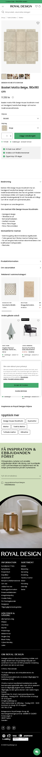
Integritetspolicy (7, 595)
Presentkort (5, 572)
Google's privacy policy (16, 379)
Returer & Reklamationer (10, 581)
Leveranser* (5, 578)
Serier (23, 589)
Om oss (4, 583)
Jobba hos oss (6, 586)
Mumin (4, 628)
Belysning (24, 569)
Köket (23, 581)
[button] (36, 6)
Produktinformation (9, 261)
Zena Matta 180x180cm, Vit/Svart (10, 305)
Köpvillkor (4, 575)
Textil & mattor (27, 578)
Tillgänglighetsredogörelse (11, 607)
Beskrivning (6, 181)
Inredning (24, 575)
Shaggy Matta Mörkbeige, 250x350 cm (29, 305)
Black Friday (5, 639)
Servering (24, 572)
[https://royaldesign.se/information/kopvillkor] (21, 739)
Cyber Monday (7, 642)
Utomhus (4, 625)
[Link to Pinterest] (14, 728)
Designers (5, 604)
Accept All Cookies (21, 385)
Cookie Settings (21, 391)
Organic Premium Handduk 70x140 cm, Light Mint (9, 348)
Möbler (23, 566)
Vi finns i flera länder (9, 669)
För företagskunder (8, 601)
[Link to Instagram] (8, 728)
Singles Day (5, 636)
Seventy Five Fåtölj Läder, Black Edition (28, 348)
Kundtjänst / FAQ (7, 566)
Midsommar (6, 633)
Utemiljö (24, 586)
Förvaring (24, 583)
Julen (3, 645)
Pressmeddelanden (8, 592)
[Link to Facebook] (3, 728)
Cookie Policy (6, 598)
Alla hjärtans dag (7, 619)
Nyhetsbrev (5, 569)
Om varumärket (8, 267)
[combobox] (21, 118)
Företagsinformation (9, 589)
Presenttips (5, 630)
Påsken (4, 622)
